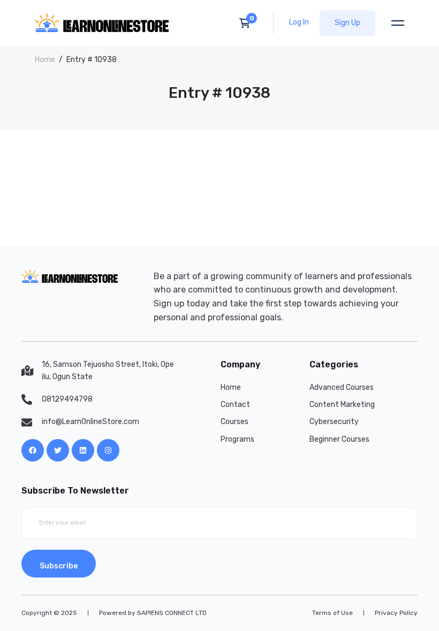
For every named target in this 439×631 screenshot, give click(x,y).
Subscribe (59, 566)
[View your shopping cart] (248, 23)
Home (45, 59)
